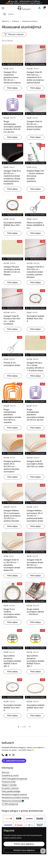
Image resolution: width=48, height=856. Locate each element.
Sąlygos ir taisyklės (9, 785)
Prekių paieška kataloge (11, 791)
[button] (44, 8)
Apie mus (5, 772)
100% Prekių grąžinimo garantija (14, 778)
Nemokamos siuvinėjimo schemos (15, 797)
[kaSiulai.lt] (24, 8)
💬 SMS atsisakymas (10, 804)
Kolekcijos (15, 21)
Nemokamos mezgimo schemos (14, 794)
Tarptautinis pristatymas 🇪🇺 (13, 801)
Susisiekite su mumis (10, 775)
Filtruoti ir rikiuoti (16, 34)
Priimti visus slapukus (24, 844)
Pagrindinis (5, 21)
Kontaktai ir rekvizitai (10, 788)
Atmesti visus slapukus (24, 850)
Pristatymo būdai (8, 782)
